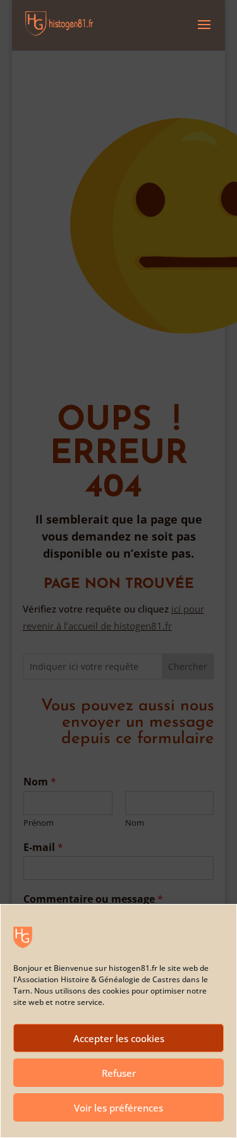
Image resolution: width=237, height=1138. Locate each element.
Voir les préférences (118, 1107)
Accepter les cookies (118, 1038)
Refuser (119, 1073)
